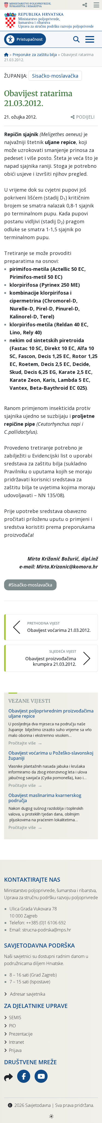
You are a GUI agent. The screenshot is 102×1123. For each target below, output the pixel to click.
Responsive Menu (84, 5)
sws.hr (51, 1116)
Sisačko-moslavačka (55, 75)
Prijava (15, 1050)
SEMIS (15, 1017)
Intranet (16, 1042)
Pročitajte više (22, 743)
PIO (12, 1026)
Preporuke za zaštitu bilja (35, 54)
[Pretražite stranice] (76, 39)
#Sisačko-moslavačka (30, 585)
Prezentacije (21, 1034)
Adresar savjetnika (27, 994)
